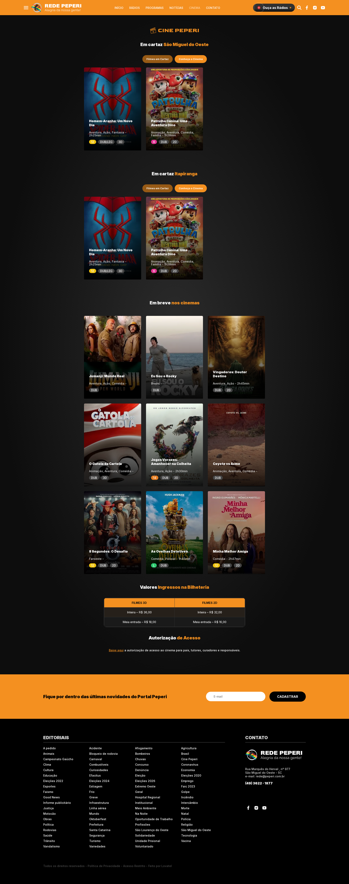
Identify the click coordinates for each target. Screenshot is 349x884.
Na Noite (141, 813)
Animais (48, 753)
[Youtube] (323, 7)
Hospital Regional (147, 797)
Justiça (48, 808)
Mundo (94, 813)
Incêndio (187, 797)
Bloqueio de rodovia (103, 753)
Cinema (194, 7)
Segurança (97, 835)
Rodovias (49, 830)
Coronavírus (189, 764)
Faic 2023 (188, 786)
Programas (155, 7)
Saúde (47, 835)
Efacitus (95, 775)
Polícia (186, 819)
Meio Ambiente (145, 808)
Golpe (185, 792)
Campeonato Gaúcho (58, 759)
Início (119, 7)
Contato (213, 7)
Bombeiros (142, 753)
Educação (50, 775)
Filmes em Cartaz (157, 59)
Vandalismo (51, 846)
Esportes (49, 786)
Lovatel (166, 866)
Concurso (142, 764)
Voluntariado (144, 846)
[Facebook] (306, 7)
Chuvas (140, 759)
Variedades (97, 846)
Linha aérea (97, 808)
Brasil (185, 753)
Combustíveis (98, 764)
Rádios (134, 7)
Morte (185, 808)
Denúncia (142, 770)
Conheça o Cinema (191, 59)
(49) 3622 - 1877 (259, 783)
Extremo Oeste (145, 786)
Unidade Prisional (147, 841)
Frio (92, 792)
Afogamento (143, 748)
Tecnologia (189, 835)
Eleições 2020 (191, 775)
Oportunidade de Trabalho (154, 819)
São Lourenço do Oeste (151, 830)
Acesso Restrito (134, 866)
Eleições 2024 (99, 781)
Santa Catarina (99, 830)
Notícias (176, 7)
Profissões (142, 824)
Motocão (49, 813)
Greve (93, 797)
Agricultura (189, 748)
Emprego (187, 781)
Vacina (186, 841)
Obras (47, 819)
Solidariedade (145, 835)
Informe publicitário (57, 802)
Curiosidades (98, 770)
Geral (139, 792)
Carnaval (95, 759)
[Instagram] (314, 7)
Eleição (140, 775)
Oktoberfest (97, 819)
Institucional (144, 802)
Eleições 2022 (53, 781)
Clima (47, 764)
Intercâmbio (189, 802)
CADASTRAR (287, 697)
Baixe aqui (116, 650)
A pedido (49, 748)
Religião (187, 824)
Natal (185, 813)
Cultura (48, 770)
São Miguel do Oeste (196, 830)
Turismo (95, 841)
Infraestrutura (99, 802)
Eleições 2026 (145, 781)
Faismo (48, 792)
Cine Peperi (189, 759)
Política (48, 824)
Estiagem (95, 786)
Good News (51, 797)
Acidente (95, 748)
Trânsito (49, 841)
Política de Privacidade (104, 866)
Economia (188, 770)
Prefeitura (96, 824)
